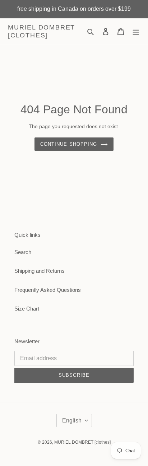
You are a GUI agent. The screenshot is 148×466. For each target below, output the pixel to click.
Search (22, 252)
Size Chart (26, 309)
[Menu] (135, 31)
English (72, 420)
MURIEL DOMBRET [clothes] (41, 31)
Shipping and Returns (39, 271)
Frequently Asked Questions (47, 290)
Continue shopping (68, 144)
